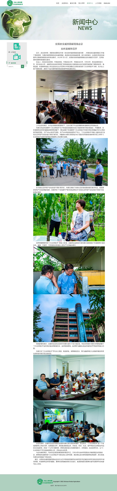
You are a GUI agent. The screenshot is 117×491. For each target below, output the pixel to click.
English (107, 3)
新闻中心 (90, 3)
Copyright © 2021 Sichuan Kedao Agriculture (66, 481)
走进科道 (65, 3)
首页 (57, 3)
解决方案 (73, 3)
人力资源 (98, 3)
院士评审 (82, 3)
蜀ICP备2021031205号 (61, 485)
